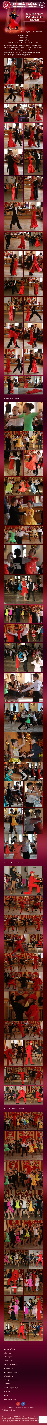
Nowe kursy (9, 1368)
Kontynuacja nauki (11, 1372)
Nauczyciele (9, 1357)
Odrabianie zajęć (10, 1399)
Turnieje (12, 32)
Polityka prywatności (8, 1410)
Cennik (7, 1391)
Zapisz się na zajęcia (12, 1387)
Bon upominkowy (11, 1364)
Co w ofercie (9, 1353)
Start (6, 32)
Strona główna (10, 1349)
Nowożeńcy (9, 1376)
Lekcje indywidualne (12, 1380)
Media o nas (9, 1361)
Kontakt (7, 1384)
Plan (6, 1395)
